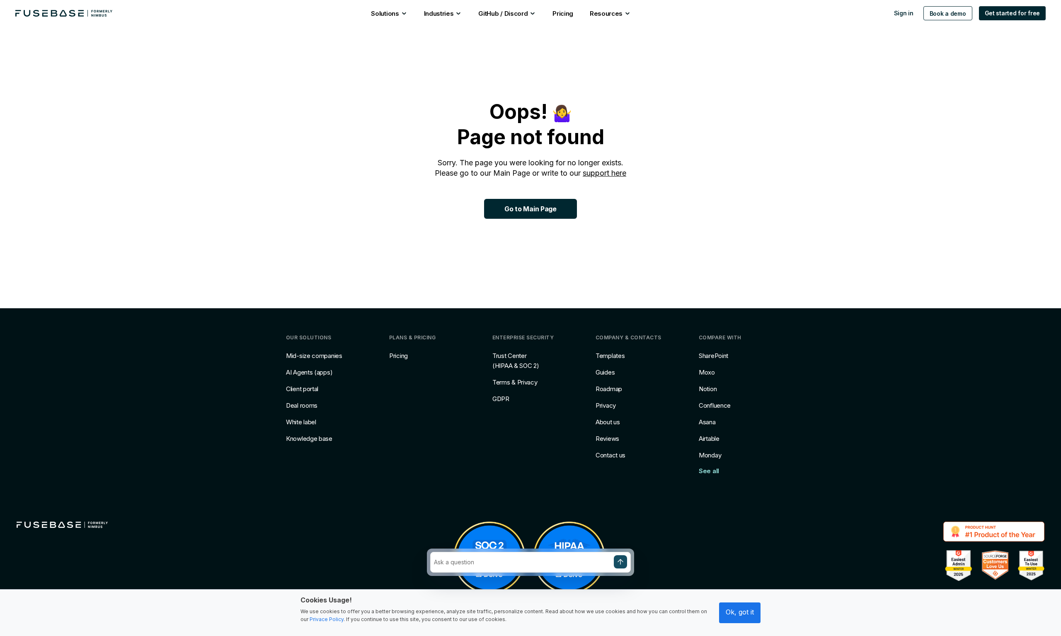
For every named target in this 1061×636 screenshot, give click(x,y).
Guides (605, 372)
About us (608, 422)
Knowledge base (309, 439)
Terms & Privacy (515, 382)
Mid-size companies (314, 356)
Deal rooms (301, 405)
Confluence (715, 405)
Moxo (707, 372)
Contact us (610, 455)
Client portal (302, 389)
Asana (707, 422)
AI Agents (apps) (309, 372)
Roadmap (609, 389)
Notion (708, 389)
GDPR (500, 399)
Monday (710, 455)
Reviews (607, 439)
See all (709, 471)
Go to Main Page (530, 209)
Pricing (398, 356)
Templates (610, 356)
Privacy (606, 405)
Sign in (903, 13)
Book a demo (948, 13)
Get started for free (1012, 13)
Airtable (709, 439)
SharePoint (713, 356)
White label (301, 422)
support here (604, 173)
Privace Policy (327, 619)
